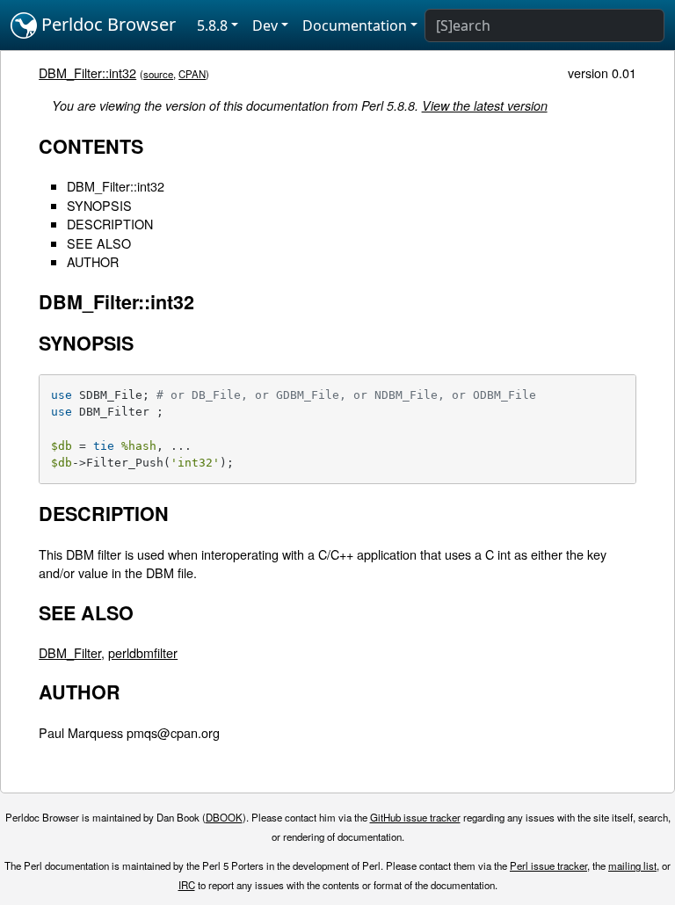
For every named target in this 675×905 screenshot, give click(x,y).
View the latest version (485, 105)
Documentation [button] (354, 25)
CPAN (192, 74)
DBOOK (224, 817)
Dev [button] (265, 25)
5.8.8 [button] (212, 25)
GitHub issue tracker (415, 817)
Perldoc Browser (106, 24)
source (158, 74)
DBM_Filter (70, 652)
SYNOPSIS (99, 205)
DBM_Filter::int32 (87, 72)
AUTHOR (93, 261)
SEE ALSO (99, 243)
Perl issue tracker (548, 865)
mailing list (632, 865)
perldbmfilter (143, 652)
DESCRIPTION (110, 223)
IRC (186, 885)
